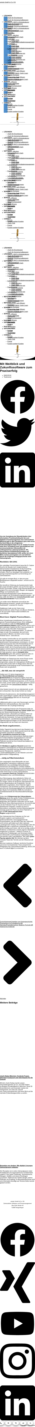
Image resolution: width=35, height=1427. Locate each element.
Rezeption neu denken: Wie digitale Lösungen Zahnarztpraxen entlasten (16, 1166)
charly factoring (16, 64)
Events (9, 109)
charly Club (11, 107)
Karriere (10, 98)
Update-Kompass (13, 75)
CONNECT (7, 103)
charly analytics (16, 57)
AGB (17, 1210)
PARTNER (7, 88)
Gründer (10, 33)
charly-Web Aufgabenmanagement (22, 42)
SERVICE (7, 75)
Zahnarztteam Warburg (19, 684)
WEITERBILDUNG (10, 70)
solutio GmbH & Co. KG (8, 2)
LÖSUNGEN (8, 15)
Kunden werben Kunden (15, 105)
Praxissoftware (8, 697)
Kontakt (10, 105)
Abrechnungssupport (14, 86)
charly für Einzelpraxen (15, 18)
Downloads (11, 90)
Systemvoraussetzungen (15, 68)
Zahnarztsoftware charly (15, 37)
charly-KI (14, 50)
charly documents (17, 62)
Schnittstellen (11, 66)
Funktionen (11, 44)
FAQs (9, 92)
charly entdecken (13, 35)
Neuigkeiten (11, 94)
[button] (17, 11)
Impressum (17, 1216)
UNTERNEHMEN (9, 96)
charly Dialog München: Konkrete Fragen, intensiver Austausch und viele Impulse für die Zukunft (16, 1077)
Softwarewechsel (13, 30)
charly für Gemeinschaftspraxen (17, 20)
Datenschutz (17, 1213)
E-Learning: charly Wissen (16, 77)
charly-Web (15, 53)
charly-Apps (15, 40)
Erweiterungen (12, 55)
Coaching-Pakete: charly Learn (17, 73)
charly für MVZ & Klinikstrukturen (18, 22)
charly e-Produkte (13, 83)
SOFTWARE (8, 35)
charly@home (12, 82)
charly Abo (10, 39)
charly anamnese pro (18, 59)
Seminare (10, 73)
